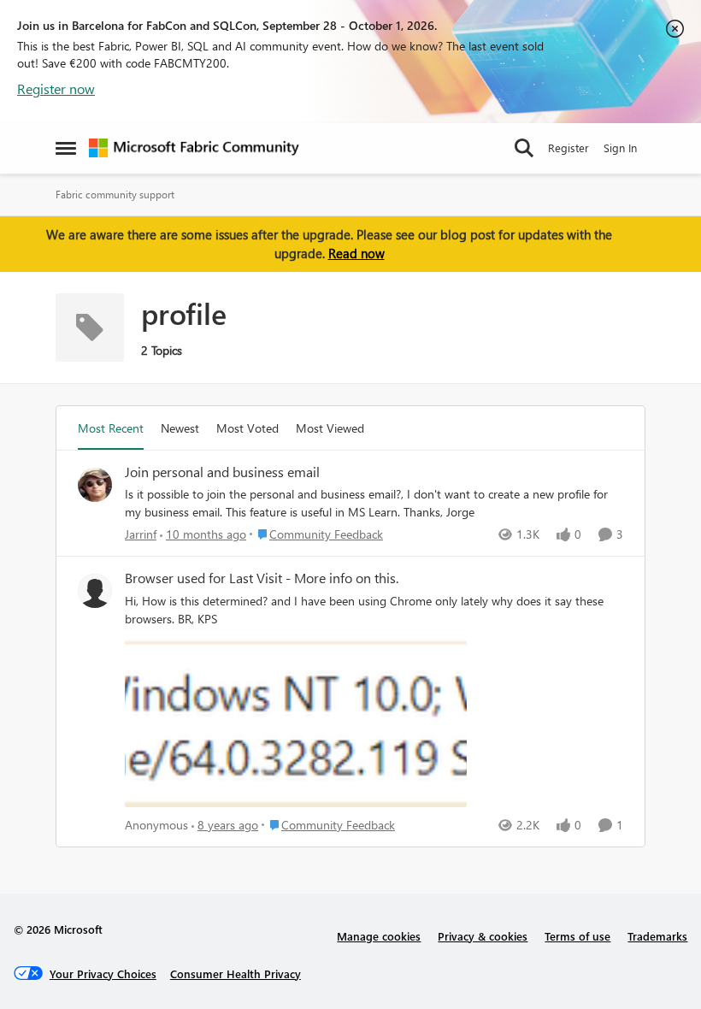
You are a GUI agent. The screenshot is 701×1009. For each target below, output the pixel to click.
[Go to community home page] (194, 148)
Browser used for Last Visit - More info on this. (261, 578)
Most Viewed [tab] (330, 428)
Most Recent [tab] (111, 428)
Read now (356, 253)
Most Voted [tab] (247, 428)
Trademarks (657, 936)
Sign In (620, 147)
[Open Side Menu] (66, 148)
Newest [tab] (180, 428)
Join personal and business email (222, 472)
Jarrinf (140, 534)
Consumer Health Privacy (235, 973)
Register (568, 147)
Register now (56, 88)
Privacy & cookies (482, 936)
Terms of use (577, 936)
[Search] (524, 148)
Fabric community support (115, 194)
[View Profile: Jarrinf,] (95, 485)
